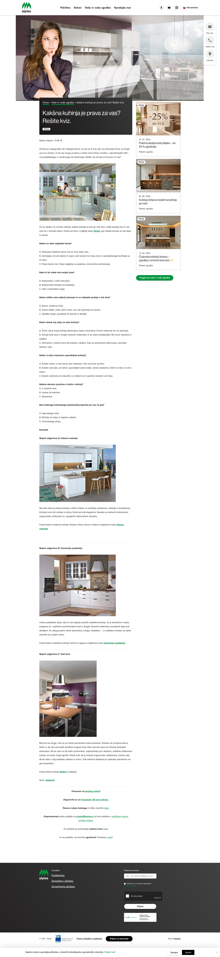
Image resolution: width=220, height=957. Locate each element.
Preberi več (109, 952)
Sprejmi (174, 952)
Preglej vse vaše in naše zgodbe (155, 277)
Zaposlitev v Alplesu (62, 880)
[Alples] (26, 8)
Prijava (140, 906)
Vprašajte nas (122, 7)
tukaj (109, 837)
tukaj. (106, 808)
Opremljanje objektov (63, 886)
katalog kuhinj (92, 791)
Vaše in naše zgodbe (98, 7)
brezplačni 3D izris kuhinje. (94, 799)
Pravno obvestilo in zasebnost (89, 939)
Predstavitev (58, 875)
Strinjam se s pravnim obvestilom (139, 884)
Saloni (77, 7)
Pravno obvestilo (130, 886)
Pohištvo (65, 7)
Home (46, 102)
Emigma (177, 939)
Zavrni (188, 952)
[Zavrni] (217, 952)
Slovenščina (192, 7)
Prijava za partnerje (119, 938)
